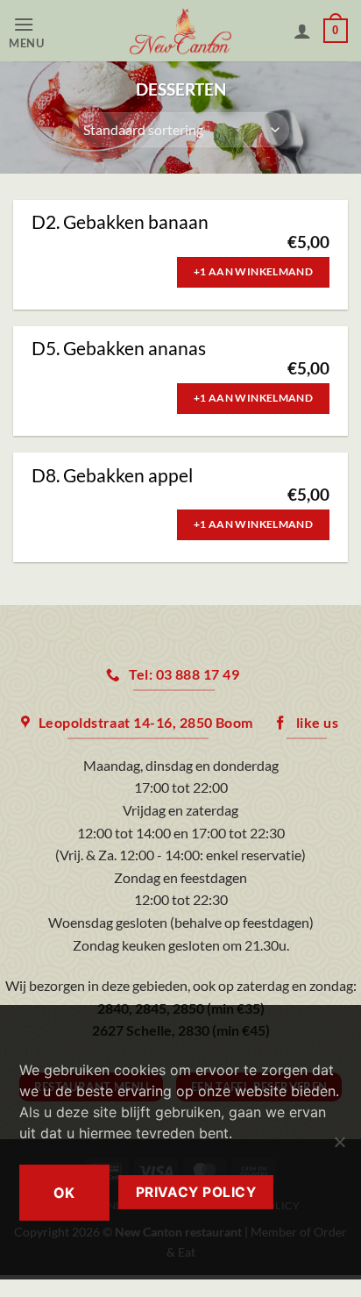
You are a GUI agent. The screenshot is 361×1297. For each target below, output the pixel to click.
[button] (40, 31)
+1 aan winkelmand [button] (253, 271)
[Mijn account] (302, 30)
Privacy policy (196, 1192)
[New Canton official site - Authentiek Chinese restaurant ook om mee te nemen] (180, 30)
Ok (64, 1192)
